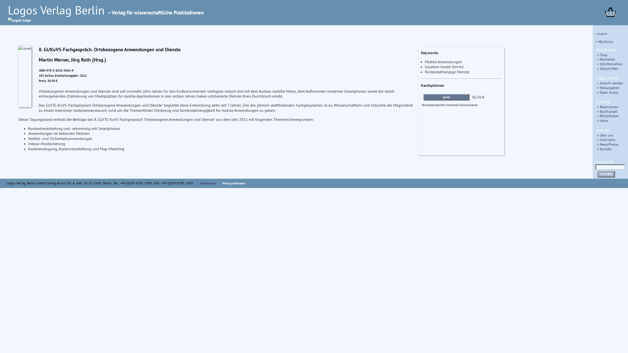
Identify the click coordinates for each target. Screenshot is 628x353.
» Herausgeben (608, 87)
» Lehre (602, 120)
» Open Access (607, 92)
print (446, 97)
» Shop (602, 54)
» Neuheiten (606, 59)
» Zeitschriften (607, 68)
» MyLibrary (604, 41)
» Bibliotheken (608, 115)
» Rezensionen (607, 106)
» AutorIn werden (610, 83)
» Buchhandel (607, 111)
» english (601, 34)
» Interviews (606, 139)
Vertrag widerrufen (233, 183)
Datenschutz (208, 183)
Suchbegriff (604, 162)
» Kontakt (604, 149)
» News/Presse (607, 144)
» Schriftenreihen (610, 64)
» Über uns (605, 135)
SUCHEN (606, 174)
